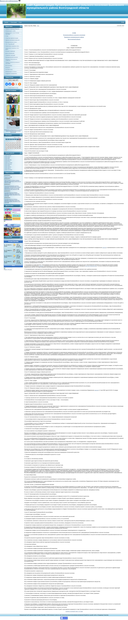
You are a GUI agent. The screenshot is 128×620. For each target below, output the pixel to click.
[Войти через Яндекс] (13, 84)
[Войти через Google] (16, 84)
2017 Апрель (8, 166)
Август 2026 (17, 137)
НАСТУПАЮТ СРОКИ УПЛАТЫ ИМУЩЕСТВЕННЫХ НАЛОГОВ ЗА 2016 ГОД (12, 181)
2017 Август (8, 168)
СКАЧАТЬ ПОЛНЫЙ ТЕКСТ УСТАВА (74, 611)
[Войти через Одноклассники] (19, 84)
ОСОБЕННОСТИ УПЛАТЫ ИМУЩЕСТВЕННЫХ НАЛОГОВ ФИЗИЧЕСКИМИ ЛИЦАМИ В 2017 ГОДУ (12, 194)
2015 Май (7, 158)
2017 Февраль (8, 164)
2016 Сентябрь (8, 162)
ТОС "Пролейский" (13, 104)
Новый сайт (7, 177)
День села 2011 (13, 117)
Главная (6, 22)
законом (104, 247)
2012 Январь (8, 155)
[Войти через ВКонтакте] (6, 84)
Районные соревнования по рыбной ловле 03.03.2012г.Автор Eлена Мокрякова (13, 131)
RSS (38, 25)
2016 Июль (7, 161)
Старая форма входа (13, 87)
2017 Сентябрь (8, 169)
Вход (20, 22)
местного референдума (91, 265)
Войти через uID (13, 80)
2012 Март (7, 157)
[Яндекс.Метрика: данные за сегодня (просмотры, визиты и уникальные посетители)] (8, 268)
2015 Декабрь (8, 159)
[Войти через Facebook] (9, 84)
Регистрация (14, 22)
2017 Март (7, 165)
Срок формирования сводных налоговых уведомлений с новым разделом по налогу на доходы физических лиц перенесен (12, 187)
